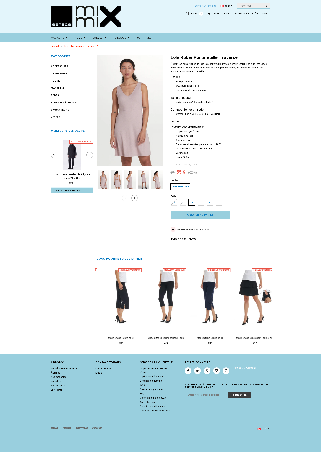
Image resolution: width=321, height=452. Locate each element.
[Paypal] (97, 428)
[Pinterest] (226, 370)
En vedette (56, 390)
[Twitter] (197, 370)
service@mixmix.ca (205, 5)
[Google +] (207, 370)
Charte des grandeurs (151, 389)
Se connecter (242, 13)
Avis (142, 385)
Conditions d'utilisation (152, 406)
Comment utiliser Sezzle (153, 398)
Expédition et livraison (152, 376)
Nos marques (58, 385)
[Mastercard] (82, 428)
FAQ (142, 393)
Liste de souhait (221, 13)
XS (173, 202)
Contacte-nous (103, 368)
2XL (219, 202)
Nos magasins (59, 377)
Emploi (99, 372)
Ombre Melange (180, 186)
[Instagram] (216, 370)
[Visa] (55, 428)
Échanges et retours (151, 380)
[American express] (67, 428)
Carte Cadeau (147, 402)
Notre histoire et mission (64, 368)
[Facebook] (188, 370)
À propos (55, 372)
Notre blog (56, 381)
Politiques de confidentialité (155, 410)
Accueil (55, 46)
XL (210, 202)
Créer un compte (261, 13)
